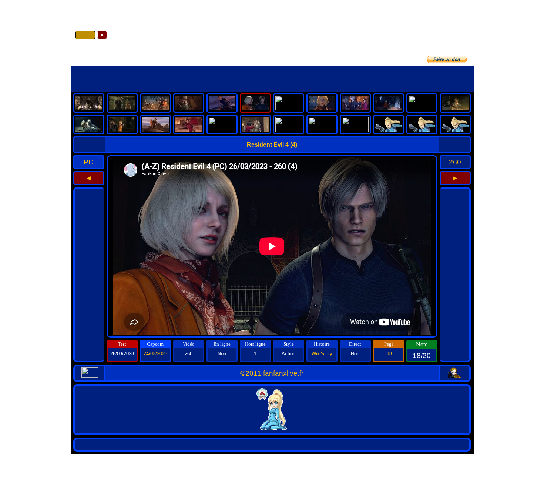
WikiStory (322, 353)
